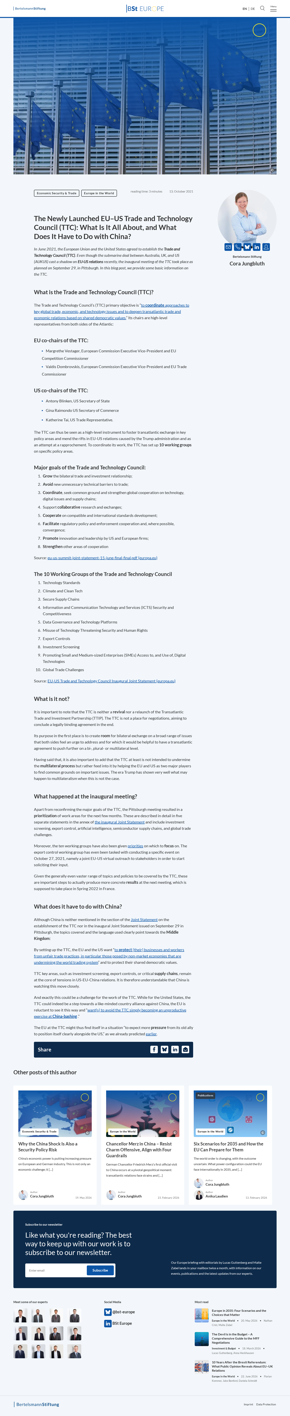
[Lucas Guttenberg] (38, 1315)
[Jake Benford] (56, 1351)
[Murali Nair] (56, 1333)
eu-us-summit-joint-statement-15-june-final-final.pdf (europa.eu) (102, 557)
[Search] (262, 8)
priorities (135, 845)
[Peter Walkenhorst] (74, 1333)
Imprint (248, 1404)
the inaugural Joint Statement (120, 822)
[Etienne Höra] (20, 1351)
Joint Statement (144, 919)
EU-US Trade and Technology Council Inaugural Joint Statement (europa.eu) (112, 680)
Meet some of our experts (30, 1302)
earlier (151, 1033)
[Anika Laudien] (38, 1333)
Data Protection (266, 1404)
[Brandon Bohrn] (74, 1315)
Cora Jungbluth (247, 263)
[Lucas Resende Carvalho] (20, 1315)
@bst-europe (108, 1312)
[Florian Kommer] (38, 1351)
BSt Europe (108, 1323)
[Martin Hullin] (56, 1315)
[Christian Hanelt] (74, 1351)
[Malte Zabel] (20, 1333)
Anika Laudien (217, 1196)
